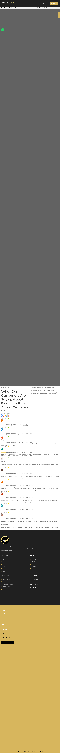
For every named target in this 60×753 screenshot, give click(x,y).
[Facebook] (31, 587)
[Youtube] (36, 587)
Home (3, 608)
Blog (3, 621)
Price (3, 618)
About (3, 610)
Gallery (4, 624)
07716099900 (5, 638)
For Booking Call (7, 636)
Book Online (5, 629)
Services (4, 613)
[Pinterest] (33, 587)
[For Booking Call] (2, 633)
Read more (29, 528)
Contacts (4, 627)
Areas (3, 616)
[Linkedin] (38, 587)
